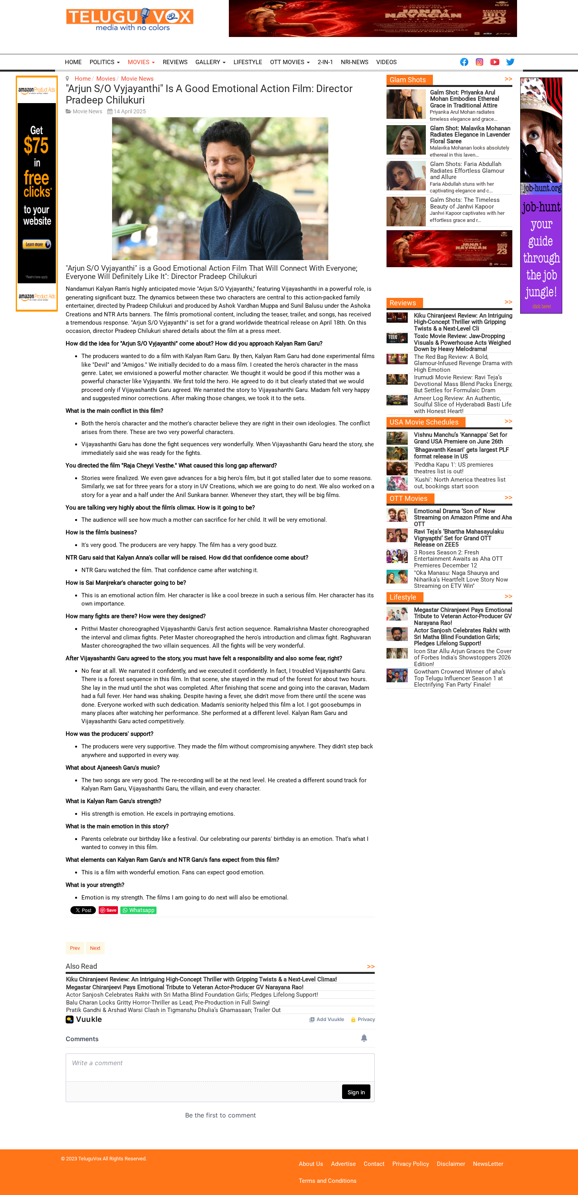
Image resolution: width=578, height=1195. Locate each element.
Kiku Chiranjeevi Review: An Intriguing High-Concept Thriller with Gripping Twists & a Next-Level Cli (463, 322)
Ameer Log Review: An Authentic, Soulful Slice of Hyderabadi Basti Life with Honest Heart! (463, 405)
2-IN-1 (325, 62)
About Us (311, 1163)
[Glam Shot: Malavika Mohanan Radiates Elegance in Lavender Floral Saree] (406, 140)
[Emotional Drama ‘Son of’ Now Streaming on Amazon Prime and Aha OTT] (397, 515)
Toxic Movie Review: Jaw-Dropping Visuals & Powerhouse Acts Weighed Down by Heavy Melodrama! (462, 343)
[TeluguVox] (130, 19)
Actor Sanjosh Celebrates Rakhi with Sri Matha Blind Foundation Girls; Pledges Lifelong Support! (192, 995)
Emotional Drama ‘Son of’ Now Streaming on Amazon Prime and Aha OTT (463, 518)
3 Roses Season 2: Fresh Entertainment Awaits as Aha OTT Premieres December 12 (458, 559)
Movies (139, 62)
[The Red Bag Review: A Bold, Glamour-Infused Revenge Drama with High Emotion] (397, 361)
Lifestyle (248, 62)
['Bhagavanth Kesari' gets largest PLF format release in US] (397, 453)
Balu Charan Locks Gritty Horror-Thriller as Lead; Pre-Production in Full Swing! (168, 1002)
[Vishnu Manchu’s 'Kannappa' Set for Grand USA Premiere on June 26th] (397, 438)
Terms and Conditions (328, 1180)
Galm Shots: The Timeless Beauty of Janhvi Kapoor (465, 203)
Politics (103, 62)
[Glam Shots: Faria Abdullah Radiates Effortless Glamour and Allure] (406, 175)
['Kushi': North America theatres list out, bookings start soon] (397, 483)
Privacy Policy (410, 1163)
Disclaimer (451, 1163)
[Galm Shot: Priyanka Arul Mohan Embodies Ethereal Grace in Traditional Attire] (406, 104)
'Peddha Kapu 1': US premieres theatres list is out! (453, 468)
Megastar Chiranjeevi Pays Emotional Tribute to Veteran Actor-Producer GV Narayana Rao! (185, 987)
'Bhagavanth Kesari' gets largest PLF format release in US (461, 453)
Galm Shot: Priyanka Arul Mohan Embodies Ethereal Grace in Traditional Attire (464, 99)
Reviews (175, 62)
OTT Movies (288, 62)
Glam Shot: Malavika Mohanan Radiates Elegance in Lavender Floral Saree (470, 135)
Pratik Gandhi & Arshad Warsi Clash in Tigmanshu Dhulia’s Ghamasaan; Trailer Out (173, 1010)
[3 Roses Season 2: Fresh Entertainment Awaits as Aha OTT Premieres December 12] (397, 556)
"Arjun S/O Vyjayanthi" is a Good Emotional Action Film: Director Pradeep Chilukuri (209, 94)
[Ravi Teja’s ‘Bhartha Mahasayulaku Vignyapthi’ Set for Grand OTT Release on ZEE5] (397, 535)
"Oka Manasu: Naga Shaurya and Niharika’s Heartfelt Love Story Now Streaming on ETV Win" (461, 579)
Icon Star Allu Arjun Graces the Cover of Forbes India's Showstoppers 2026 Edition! (463, 658)
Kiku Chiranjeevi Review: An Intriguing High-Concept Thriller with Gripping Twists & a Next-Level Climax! (201, 979)
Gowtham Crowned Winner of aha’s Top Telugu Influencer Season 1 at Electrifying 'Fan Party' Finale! (460, 678)
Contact (374, 1163)
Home (73, 62)
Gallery (208, 62)
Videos (386, 62)
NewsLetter (488, 1163)
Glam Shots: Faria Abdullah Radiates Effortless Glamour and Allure (467, 171)
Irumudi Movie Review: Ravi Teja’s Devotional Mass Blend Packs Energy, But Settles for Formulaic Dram (463, 384)
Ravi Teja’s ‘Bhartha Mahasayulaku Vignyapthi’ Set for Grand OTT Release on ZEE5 (459, 538)
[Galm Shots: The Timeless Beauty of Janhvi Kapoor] (406, 211)
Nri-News (354, 62)
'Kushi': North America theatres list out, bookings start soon (460, 483)
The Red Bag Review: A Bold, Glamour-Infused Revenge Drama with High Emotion (463, 363)
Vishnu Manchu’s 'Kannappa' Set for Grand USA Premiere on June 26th (460, 438)
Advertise (343, 1163)
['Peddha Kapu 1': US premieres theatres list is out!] (397, 468)
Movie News (137, 78)
